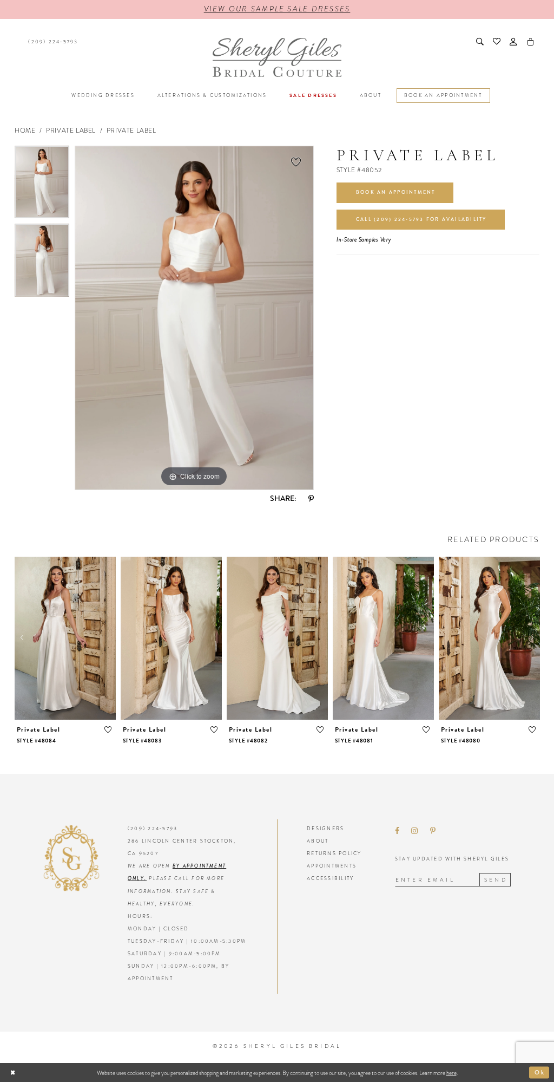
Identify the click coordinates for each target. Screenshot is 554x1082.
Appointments (332, 866)
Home (25, 130)
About (317, 841)
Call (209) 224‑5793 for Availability (421, 219)
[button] (514, 42)
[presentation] (65, 638)
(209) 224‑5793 (152, 828)
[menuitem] (52, 42)
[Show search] (480, 42)
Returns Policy (334, 853)
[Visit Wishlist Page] (497, 42)
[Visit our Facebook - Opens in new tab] (397, 831)
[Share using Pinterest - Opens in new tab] (311, 499)
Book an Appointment (396, 192)
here (451, 1072)
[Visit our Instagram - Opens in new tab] (414, 831)
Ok (540, 1072)
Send (495, 880)
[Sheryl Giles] (277, 57)
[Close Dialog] (13, 1073)
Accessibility (330, 878)
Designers (325, 828)
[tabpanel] (42, 185)
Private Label (71, 130)
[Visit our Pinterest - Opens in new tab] (433, 831)
